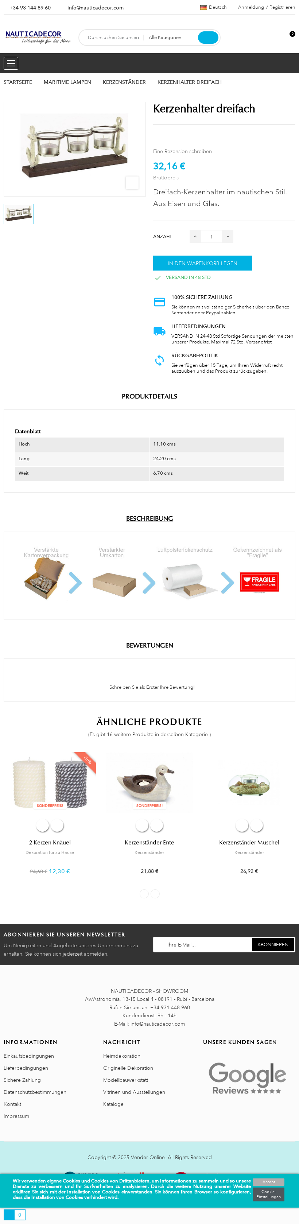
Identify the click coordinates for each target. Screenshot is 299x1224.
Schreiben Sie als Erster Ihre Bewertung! (151, 687)
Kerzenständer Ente (149, 842)
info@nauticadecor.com (95, 7)
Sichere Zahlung (22, 1080)
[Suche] (208, 37)
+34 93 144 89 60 (30, 7)
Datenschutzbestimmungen (35, 1092)
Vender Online (148, 1157)
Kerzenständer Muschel (249, 842)
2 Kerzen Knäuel (50, 842)
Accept (269, 1182)
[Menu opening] (11, 63)
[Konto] (277, 38)
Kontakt (12, 1104)
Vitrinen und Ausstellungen (134, 1092)
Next (155, 893)
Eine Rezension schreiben (182, 151)
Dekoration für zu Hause (50, 852)
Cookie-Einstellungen (268, 1194)
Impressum (16, 1116)
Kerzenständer (149, 852)
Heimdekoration (121, 1056)
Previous (144, 893)
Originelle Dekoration (128, 1068)
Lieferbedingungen (26, 1068)
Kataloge (113, 1104)
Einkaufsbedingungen (29, 1056)
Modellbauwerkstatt (125, 1080)
